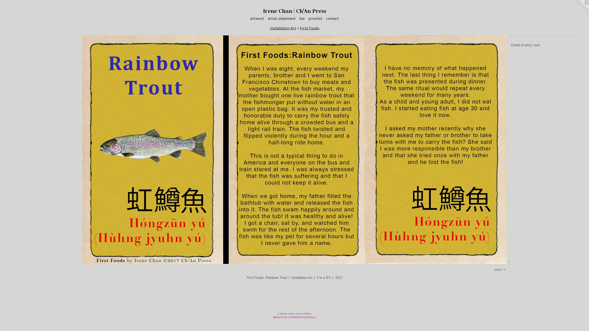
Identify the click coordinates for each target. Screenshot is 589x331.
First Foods (309, 28)
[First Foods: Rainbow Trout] (294, 149)
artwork (257, 18)
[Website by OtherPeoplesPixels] (580, 9)
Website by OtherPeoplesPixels (294, 317)
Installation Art (283, 28)
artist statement (282, 18)
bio (302, 18)
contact (332, 18)
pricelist (315, 18)
